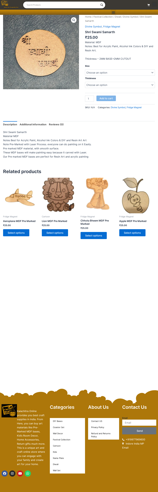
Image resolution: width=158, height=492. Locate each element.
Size (87, 66)
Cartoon (57, 446)
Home (88, 16)
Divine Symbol (130, 16)
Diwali (118, 16)
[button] (154, 4)
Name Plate (58, 458)
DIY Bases (57, 421)
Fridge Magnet (111, 26)
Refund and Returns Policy (100, 435)
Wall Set (56, 470)
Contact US (96, 421)
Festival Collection (103, 16)
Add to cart (106, 98)
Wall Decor (58, 433)
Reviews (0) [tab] (56, 124)
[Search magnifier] (102, 5)
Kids (55, 452)
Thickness (90, 78)
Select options (16, 232)
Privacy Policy (97, 427)
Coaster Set (58, 427)
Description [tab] (10, 124)
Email (124, 418)
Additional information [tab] (33, 124)
